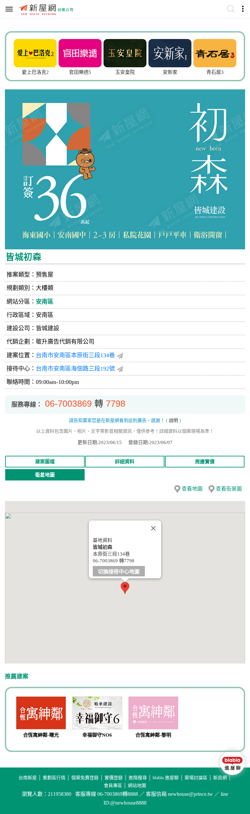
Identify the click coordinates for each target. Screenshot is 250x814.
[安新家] (169, 52)
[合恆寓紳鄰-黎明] (153, 713)
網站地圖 (137, 785)
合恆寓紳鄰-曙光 (41, 735)
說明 (173, 420)
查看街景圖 (229, 489)
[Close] (153, 528)
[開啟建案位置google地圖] (120, 355)
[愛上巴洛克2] (35, 52)
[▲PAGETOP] (232, 789)
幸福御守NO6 (97, 735)
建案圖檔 (45, 461)
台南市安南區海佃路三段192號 (75, 368)
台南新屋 (28, 777)
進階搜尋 (138, 777)
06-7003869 (68, 404)
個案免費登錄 (85, 777)
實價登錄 (113, 777)
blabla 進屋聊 (166, 777)
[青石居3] (214, 52)
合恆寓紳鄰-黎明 (153, 735)
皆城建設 (47, 328)
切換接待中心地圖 (119, 571)
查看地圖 (192, 489)
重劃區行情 (54, 777)
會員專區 (113, 785)
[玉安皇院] (125, 52)
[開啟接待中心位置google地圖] (120, 369)
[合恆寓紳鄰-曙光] (41, 713)
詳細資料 (124, 461)
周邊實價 (205, 461)
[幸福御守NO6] (97, 713)
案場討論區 (196, 777)
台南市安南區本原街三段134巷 (75, 355)
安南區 (44, 301)
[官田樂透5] (80, 52)
